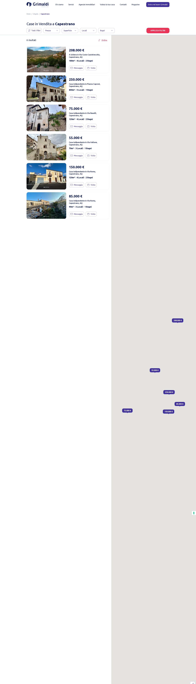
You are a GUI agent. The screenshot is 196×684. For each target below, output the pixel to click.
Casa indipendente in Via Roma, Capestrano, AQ (82, 173)
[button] (51, 30)
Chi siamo (59, 5)
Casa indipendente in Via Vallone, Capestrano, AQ (83, 143)
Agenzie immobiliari (87, 5)
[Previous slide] (29, 59)
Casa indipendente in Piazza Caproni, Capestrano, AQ (84, 85)
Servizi (71, 5)
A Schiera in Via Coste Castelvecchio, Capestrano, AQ (84, 56)
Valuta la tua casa (107, 5)
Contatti (123, 5)
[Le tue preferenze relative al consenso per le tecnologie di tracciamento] (194, 513)
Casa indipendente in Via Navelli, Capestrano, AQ (83, 114)
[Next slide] (63, 59)
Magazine (136, 5)
